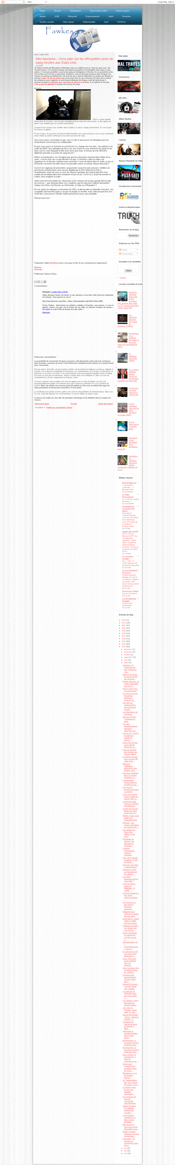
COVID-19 (121, 22)
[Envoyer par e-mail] (35, 281)
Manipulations (75, 11)
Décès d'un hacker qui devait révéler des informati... (130, 677)
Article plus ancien (105, 404)
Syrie (106, 22)
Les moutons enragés (127, 558)
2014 (124, 644)
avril (126, 1153)
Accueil (42, 11)
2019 (124, 631)
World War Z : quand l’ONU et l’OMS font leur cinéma (131, 921)
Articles (124, 250)
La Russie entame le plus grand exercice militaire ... (131, 896)
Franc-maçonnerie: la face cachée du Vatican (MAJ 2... (130, 797)
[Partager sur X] (41, 281)
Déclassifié (72, 16)
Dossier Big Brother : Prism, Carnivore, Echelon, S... (131, 1017)
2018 (124, 633)
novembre (128, 652)
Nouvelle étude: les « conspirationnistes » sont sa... (130, 945)
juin (125, 1148)
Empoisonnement (93, 16)
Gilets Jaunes (68, 22)
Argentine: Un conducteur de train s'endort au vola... (130, 668)
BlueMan (54, 263)
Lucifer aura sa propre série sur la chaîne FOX (133, 391)
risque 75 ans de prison (51, 78)
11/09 (57, 16)
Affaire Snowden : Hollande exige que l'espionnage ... (131, 1134)
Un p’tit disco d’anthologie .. (127, 604)
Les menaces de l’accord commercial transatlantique (129, 1100)
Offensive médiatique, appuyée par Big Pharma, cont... (130, 767)
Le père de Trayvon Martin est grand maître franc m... (130, 811)
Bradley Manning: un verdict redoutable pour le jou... (131, 684)
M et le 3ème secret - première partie (134, 425)
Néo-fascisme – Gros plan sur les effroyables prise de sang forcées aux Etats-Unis (74, 60)
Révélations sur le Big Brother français (130, 1075)
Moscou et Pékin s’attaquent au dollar (129, 719)
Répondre (46, 312)
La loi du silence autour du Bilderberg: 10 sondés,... (129, 887)
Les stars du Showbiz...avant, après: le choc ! (130, 1010)
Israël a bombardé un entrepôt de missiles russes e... (130, 936)
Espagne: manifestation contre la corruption (129, 851)
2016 (124, 639)
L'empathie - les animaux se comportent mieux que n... (130, 1142)
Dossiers (57, 11)
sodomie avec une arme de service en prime (69, 82)
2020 (124, 628)
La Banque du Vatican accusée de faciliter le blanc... (130, 1025)
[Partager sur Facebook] (45, 281)
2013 (124, 647)
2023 (124, 620)
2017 (124, 636)
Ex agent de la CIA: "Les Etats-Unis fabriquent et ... (130, 954)
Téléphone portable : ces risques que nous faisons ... (131, 928)
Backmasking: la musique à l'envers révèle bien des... (131, 1043)
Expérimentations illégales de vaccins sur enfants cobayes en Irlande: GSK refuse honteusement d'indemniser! (130, 580)
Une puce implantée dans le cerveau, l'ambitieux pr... (130, 775)
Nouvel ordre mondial (98, 11)
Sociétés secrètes (47, 22)
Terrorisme (126, 16)
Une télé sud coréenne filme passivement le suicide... (129, 706)
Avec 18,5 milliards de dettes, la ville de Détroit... (130, 860)
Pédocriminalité (89, 22)
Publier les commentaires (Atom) (59, 407)
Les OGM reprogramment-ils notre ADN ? (130, 879)
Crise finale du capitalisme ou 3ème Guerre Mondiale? (129, 1118)
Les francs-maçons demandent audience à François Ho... (130, 697)
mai (125, 1151)
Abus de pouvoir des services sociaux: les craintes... (131, 970)
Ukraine (43, 16)
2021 (124, 625)
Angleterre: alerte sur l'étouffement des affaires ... (130, 872)
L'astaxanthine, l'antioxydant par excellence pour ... (131, 782)
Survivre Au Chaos (130, 591)
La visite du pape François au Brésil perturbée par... (130, 804)
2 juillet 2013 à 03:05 (59, 292)
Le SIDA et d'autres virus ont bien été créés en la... (130, 759)
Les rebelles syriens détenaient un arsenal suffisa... (130, 1003)
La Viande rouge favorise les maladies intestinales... (129, 1090)
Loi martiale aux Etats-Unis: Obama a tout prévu (129, 833)
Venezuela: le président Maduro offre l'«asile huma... (130, 1034)
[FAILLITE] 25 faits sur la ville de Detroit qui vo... (130, 745)
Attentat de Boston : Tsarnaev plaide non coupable (131, 986)
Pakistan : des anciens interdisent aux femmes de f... (131, 825)
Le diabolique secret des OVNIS (133, 357)
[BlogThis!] (38, 281)
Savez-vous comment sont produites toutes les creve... (130, 1067)
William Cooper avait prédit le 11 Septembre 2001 (131, 818)
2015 (124, 641)
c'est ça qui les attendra (44, 84)
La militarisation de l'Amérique (130, 713)
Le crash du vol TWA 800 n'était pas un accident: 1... (130, 994)
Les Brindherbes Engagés (129, 600)
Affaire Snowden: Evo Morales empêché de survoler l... (129, 1109)
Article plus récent (42, 404)
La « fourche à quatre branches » (130, 500)
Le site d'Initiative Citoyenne (129, 572)
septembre (128, 657)
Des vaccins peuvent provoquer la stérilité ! (131, 789)
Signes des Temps (130, 532)
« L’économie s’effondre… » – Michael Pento (128, 487)
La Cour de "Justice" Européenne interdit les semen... (131, 736)
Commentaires (127, 254)
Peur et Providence (129, 594)
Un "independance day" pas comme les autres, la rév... (131, 1082)
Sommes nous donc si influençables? (130, 866)
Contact (123, 278)
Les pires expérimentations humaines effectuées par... (130, 727)
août (126, 660)
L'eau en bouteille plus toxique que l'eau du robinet (130, 752)
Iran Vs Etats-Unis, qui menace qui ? (130, 690)
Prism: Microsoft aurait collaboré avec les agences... (129, 962)
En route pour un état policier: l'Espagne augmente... (129, 905)
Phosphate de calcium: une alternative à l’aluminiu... (128, 842)
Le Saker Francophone (127, 496)
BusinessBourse (129, 483)
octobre (127, 655)
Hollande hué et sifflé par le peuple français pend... (130, 914)
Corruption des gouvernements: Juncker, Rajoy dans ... (130, 978)
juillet (126, 663)
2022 (124, 623)
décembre (128, 649)
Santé (111, 16)
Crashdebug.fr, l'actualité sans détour (128, 509)
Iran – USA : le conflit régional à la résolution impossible (130, 563)
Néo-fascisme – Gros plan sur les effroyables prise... (131, 1127)
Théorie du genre (122, 11)
